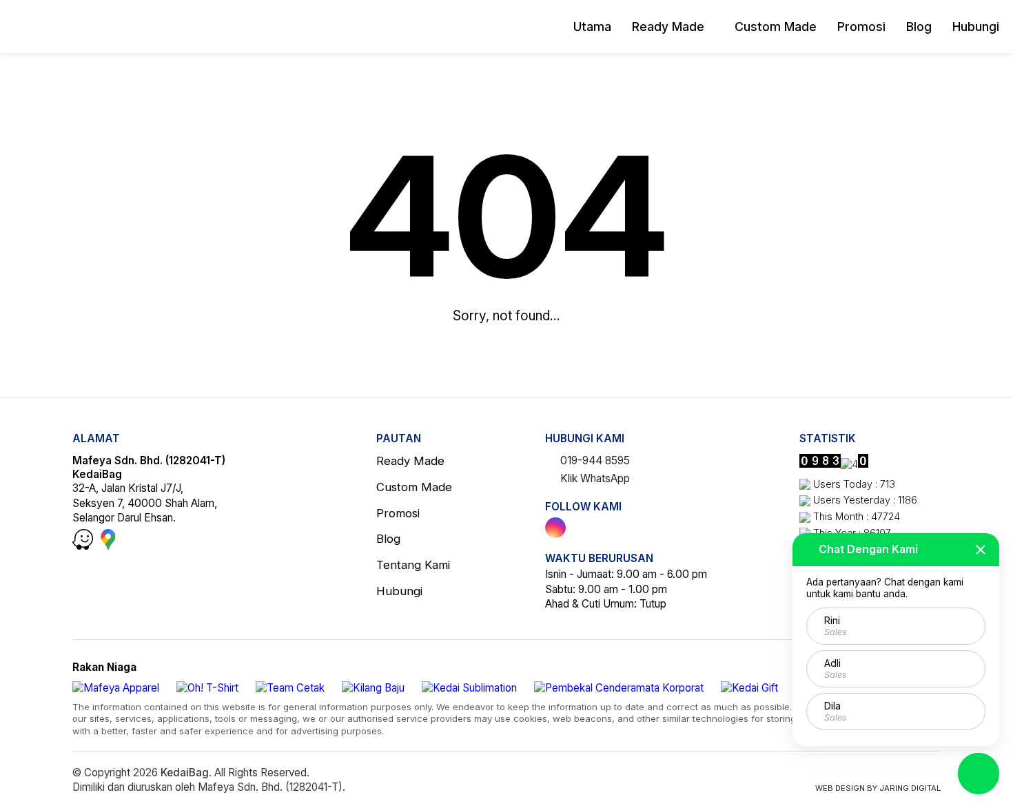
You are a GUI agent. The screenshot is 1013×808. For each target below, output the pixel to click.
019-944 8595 (593, 460)
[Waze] (84, 545)
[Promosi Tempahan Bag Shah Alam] (79, 27)
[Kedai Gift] (749, 688)
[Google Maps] (108, 545)
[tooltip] (555, 527)
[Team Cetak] (290, 688)
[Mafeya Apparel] (115, 688)
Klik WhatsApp (593, 478)
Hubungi (975, 26)
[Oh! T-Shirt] (207, 688)
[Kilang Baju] (373, 688)
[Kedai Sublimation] (469, 688)
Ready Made (668, 26)
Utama (592, 26)
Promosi (861, 26)
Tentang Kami (413, 565)
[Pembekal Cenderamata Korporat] (619, 688)
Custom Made (776, 26)
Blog (919, 26)
